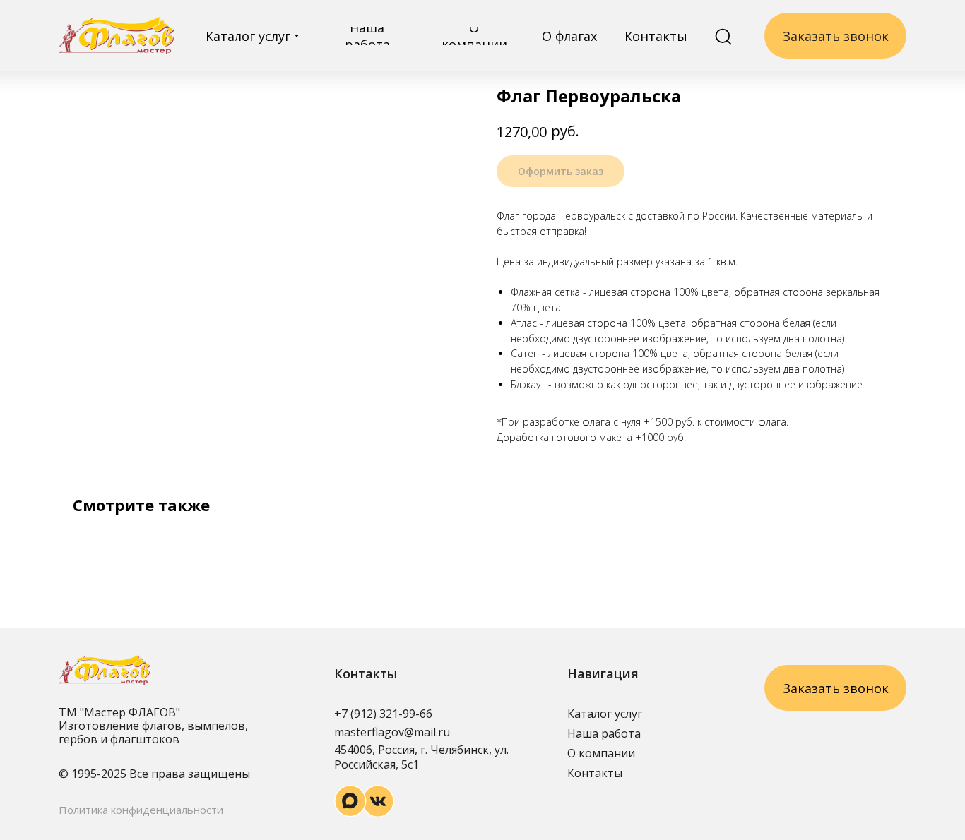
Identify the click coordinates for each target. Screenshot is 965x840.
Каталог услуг (604, 713)
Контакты (594, 773)
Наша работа (604, 733)
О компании (601, 753)
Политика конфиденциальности (141, 810)
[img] (116, 35)
